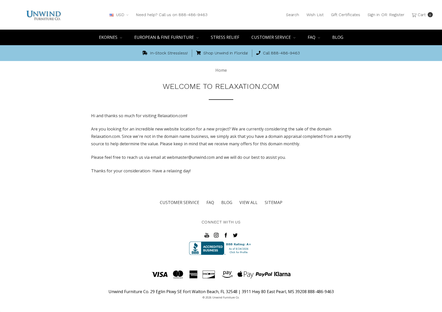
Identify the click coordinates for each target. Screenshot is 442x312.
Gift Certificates (345, 14)
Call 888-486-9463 (281, 53)
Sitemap (273, 202)
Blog (337, 37)
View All (248, 202)
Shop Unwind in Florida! (225, 53)
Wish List (315, 14)
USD (120, 14)
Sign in (374, 14)
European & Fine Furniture (164, 37)
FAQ (312, 37)
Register (396, 14)
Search (292, 14)
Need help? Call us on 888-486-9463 (171, 14)
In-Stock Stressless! (168, 53)
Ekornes (108, 37)
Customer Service (271, 37)
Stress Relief (225, 37)
